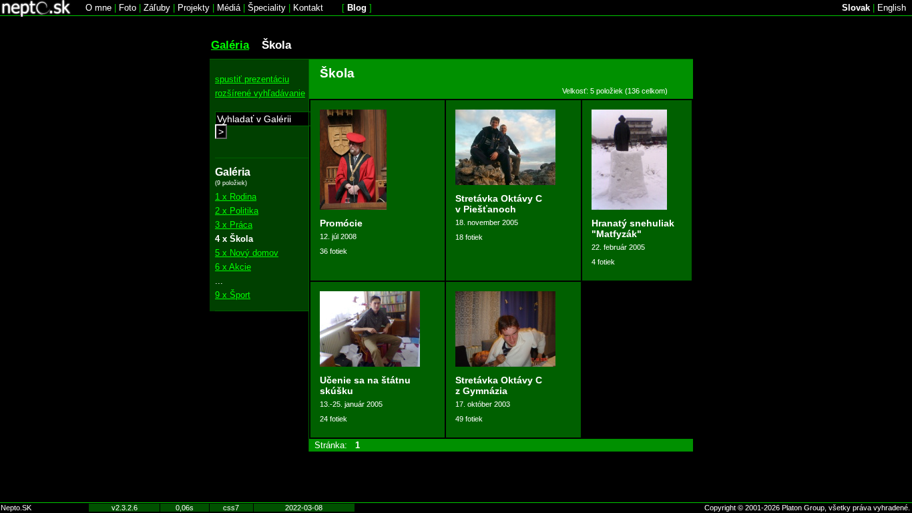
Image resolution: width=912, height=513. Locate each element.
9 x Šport (232, 295)
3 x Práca (233, 225)
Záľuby (157, 8)
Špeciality (267, 8)
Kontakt (308, 8)
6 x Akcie (233, 267)
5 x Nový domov (246, 253)
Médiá (228, 8)
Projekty (194, 8)
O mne (98, 8)
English (891, 8)
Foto (127, 8)
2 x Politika (236, 211)
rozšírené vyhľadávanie (260, 93)
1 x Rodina (235, 197)
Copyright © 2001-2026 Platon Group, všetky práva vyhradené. (807, 508)
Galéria (230, 44)
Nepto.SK (16, 508)
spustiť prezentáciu (252, 79)
